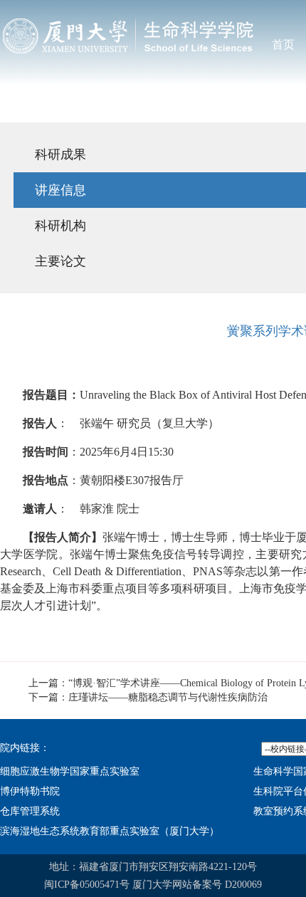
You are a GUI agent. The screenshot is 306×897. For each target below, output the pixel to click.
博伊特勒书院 (30, 791)
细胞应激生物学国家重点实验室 (69, 771)
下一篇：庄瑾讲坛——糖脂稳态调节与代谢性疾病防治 (148, 697)
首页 (283, 44)
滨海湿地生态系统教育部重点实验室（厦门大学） (109, 831)
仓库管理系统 (30, 811)
